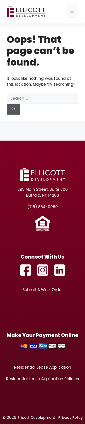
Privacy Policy (70, 417)
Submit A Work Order (42, 289)
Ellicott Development (36, 417)
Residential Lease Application (42, 367)
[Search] (13, 109)
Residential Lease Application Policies (42, 379)
